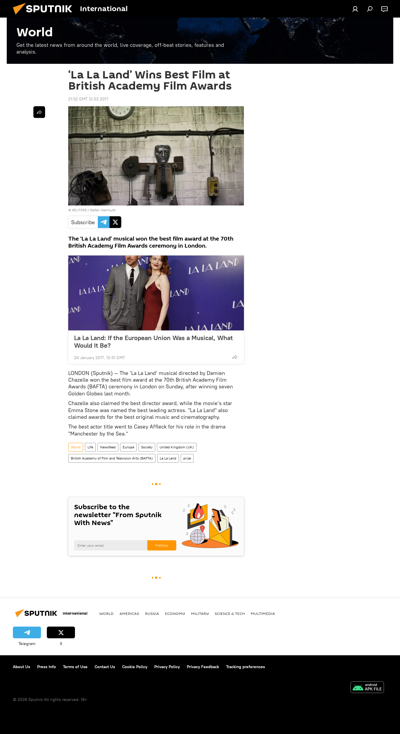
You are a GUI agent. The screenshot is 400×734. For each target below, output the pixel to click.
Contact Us (105, 666)
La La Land (168, 458)
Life (90, 447)
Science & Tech (230, 613)
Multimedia (263, 613)
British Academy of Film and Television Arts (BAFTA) (112, 458)
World (76, 447)
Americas (129, 613)
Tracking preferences (245, 666)
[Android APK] (367, 687)
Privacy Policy (167, 666)
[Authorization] (355, 9)
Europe (128, 447)
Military (200, 613)
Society (147, 447)
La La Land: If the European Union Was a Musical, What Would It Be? (153, 341)
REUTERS (79, 210)
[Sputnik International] (45, 16)
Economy (175, 613)
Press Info (46, 666)
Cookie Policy (134, 666)
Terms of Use (75, 666)
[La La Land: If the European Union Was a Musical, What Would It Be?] (156, 292)
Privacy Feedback (203, 666)
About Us (21, 666)
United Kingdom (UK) (177, 447)
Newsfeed (108, 447)
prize (187, 458)
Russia (152, 613)
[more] (235, 357)
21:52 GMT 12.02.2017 (88, 99)
